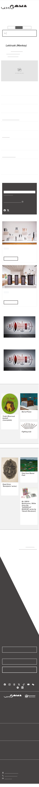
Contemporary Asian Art (10, 119)
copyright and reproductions (25, 548)
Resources (27, 27)
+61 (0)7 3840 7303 (11, 773)
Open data (5, 729)
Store (4, 734)
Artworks (7, 21)
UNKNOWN (25, 436)
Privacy (22, 784)
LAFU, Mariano (16, 51)
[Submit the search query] (3, 33)
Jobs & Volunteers (11, 784)
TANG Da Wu (7, 490)
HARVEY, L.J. (26, 414)
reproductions (29, 546)
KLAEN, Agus (13, 56)
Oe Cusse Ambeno (8, 156)
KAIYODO (25, 520)
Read (10, 258)
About (22, 732)
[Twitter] (8, 210)
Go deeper (31, 21)
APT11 (6, 248)
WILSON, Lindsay (8, 424)
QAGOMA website (8, 732)
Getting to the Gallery (11, 771)
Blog (21, 729)
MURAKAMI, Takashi (28, 515)
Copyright (31, 784)
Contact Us (8, 776)
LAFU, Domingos (13, 53)
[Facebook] (5, 210)
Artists (19, 21)
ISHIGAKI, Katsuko (27, 478)
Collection (14, 13)
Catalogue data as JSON (12, 202)
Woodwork (5, 137)
